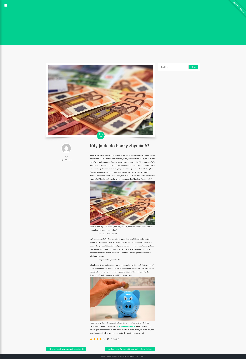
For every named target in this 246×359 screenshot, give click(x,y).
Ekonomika (68, 160)
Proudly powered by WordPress (111, 356)
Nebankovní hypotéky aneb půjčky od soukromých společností (129, 349)
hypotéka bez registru (127, 326)
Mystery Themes (139, 356)
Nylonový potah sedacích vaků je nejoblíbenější (66, 349)
